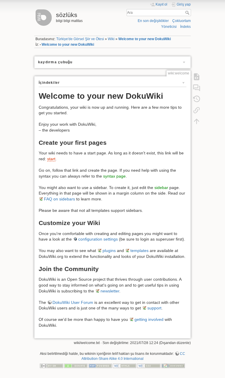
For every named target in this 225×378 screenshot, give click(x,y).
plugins (109, 250)
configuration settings (98, 239)
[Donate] (76, 365)
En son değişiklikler (153, 21)
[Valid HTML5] (124, 365)
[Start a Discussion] (196, 87)
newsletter (109, 291)
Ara (188, 13)
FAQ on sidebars (59, 199)
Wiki (111, 39)
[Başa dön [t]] (196, 121)
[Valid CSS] (149, 365)
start (51, 158)
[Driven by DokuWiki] (173, 365)
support (154, 308)
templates (139, 250)
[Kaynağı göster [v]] (196, 76)
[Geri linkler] (196, 109)
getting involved (148, 319)
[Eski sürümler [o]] (196, 98)
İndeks (185, 27)
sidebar (161, 187)
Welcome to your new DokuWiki (144, 39)
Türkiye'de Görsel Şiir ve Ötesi (80, 39)
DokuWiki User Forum (72, 302)
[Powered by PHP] (100, 365)
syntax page (114, 176)
